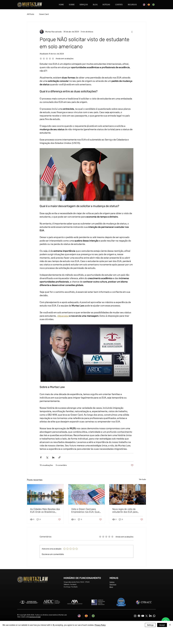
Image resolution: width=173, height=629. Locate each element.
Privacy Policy (100, 625)
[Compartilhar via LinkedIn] (53, 457)
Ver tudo (142, 479)
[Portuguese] (153, 4)
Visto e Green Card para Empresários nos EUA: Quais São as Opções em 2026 (86, 510)
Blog (111, 587)
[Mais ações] (131, 31)
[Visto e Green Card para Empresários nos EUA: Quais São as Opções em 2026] (86, 494)
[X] (146, 615)
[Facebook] (138, 615)
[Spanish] (148, 4)
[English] (144, 4)
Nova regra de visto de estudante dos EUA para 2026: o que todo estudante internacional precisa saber (126, 510)
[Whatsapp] (154, 615)
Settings (150, 625)
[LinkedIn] (150, 615)
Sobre (112, 582)
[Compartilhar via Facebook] (41, 457)
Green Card (44, 14)
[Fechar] (169, 625)
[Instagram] (135, 615)
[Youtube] (142, 615)
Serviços (113, 584)
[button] (131, 4)
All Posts (30, 14)
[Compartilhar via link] (59, 457)
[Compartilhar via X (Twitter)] (47, 457)
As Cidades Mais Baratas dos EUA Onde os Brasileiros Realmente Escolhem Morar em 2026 (45, 510)
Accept (162, 625)
